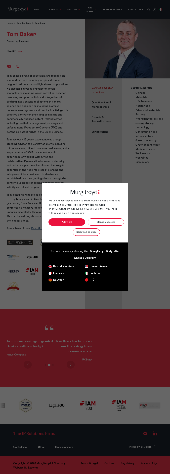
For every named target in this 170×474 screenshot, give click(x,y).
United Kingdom (63, 266)
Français (59, 273)
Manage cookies (106, 222)
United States (99, 266)
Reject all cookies (86, 232)
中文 (92, 280)
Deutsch (58, 280)
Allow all (67, 222)
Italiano (95, 273)
